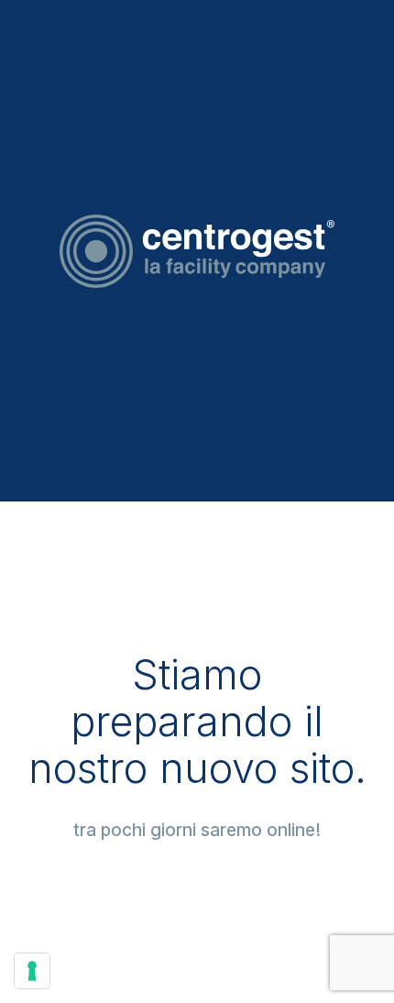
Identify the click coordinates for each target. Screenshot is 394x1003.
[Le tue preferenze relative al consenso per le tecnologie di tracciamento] (32, 970)
